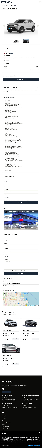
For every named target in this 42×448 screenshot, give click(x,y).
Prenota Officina (5, 428)
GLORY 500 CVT (7, 355)
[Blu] (12, 53)
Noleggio (3, 420)
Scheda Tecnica (21, 79)
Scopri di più (15, 338)
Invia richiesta (21, 202)
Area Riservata (7, 392)
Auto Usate (4, 418)
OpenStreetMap (32, 305)
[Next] (38, 25)
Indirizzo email (6, 189)
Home (3, 5)
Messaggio (6, 259)
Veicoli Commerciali (5, 426)
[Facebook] (3, 389)
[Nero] (6, 53)
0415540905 (6, 405)
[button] (26, 299)
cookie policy (6, 438)
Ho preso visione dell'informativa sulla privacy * (18, 270)
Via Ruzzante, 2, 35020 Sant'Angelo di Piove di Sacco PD (30, 400)
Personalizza (5, 445)
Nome (5, 178)
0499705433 (11, 285)
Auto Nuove (7, 5)
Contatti (3, 430)
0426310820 (11, 290)
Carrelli (3, 424)
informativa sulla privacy (26, 270)
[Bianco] (8, 53)
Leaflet (28, 305)
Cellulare (5, 194)
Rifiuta (30, 445)
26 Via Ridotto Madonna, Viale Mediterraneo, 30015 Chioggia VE (8, 400)
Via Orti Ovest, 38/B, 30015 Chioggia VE (11, 407)
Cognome (5, 184)
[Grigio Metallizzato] (10, 53)
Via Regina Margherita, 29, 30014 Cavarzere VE (29, 408)
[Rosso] (4, 53)
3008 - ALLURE (27, 330)
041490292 (11, 280)
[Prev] (4, 25)
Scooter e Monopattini (6, 422)
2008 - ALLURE (7, 330)
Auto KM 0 (4, 416)
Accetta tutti (37, 445)
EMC (12, 5)
